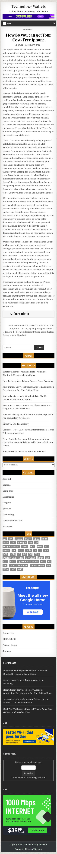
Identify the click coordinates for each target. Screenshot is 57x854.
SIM (5, 561)
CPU (44, 539)
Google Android (11, 546)
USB (13, 569)
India (28, 550)
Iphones (28, 29)
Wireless (7, 526)
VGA (20, 569)
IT (40, 550)
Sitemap (7, 651)
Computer (8, 491)
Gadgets (7, 503)
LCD (5, 554)
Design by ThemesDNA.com (28, 849)
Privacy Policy (10, 645)
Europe (22, 543)
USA (5, 569)
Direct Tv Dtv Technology (16, 424)
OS (24, 554)
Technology (8, 515)
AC (4, 539)
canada (18, 539)
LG (19, 554)
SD (47, 558)
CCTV (28, 539)
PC (30, 554)
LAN (46, 550)
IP (35, 550)
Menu (9, 23)
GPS (32, 546)
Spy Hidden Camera (28, 561)
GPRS (25, 546)
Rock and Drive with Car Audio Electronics (24, 451)
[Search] (54, 23)
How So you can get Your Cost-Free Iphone (28, 37)
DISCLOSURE (9, 639)
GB (36, 543)
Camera (6, 485)
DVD (5, 543)
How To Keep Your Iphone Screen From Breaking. (28, 381)
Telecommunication (12, 520)
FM (30, 543)
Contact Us (8, 633)
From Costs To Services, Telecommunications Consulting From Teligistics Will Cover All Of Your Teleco (28, 442)
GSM (39, 546)
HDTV (6, 550)
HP (14, 550)
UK (5, 565)
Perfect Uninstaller (13, 558)
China (36, 539)
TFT (43, 561)
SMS (12, 561)
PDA (37, 554)
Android (7, 479)
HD (46, 546)
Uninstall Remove (19, 565)
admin (20, 45)
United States (37, 565)
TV (49, 561)
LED (12, 554)
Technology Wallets (28, 6)
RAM (40, 558)
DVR (13, 543)
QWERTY (30, 558)
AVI (11, 539)
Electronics (8, 497)
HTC (20, 550)
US (48, 565)
